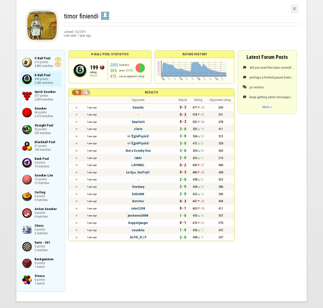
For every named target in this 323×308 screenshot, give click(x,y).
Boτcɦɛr (138, 201)
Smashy (138, 107)
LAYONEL (138, 165)
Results (151, 92)
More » (267, 107)
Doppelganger (138, 223)
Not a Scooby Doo (138, 150)
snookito (138, 230)
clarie (138, 129)
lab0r (138, 158)
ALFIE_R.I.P (138, 237)
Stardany (138, 187)
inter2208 (138, 208)
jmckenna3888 (138, 215)
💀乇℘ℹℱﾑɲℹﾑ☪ (138, 136)
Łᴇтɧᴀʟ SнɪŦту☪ (138, 172)
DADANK (138, 194)
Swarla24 (138, 122)
